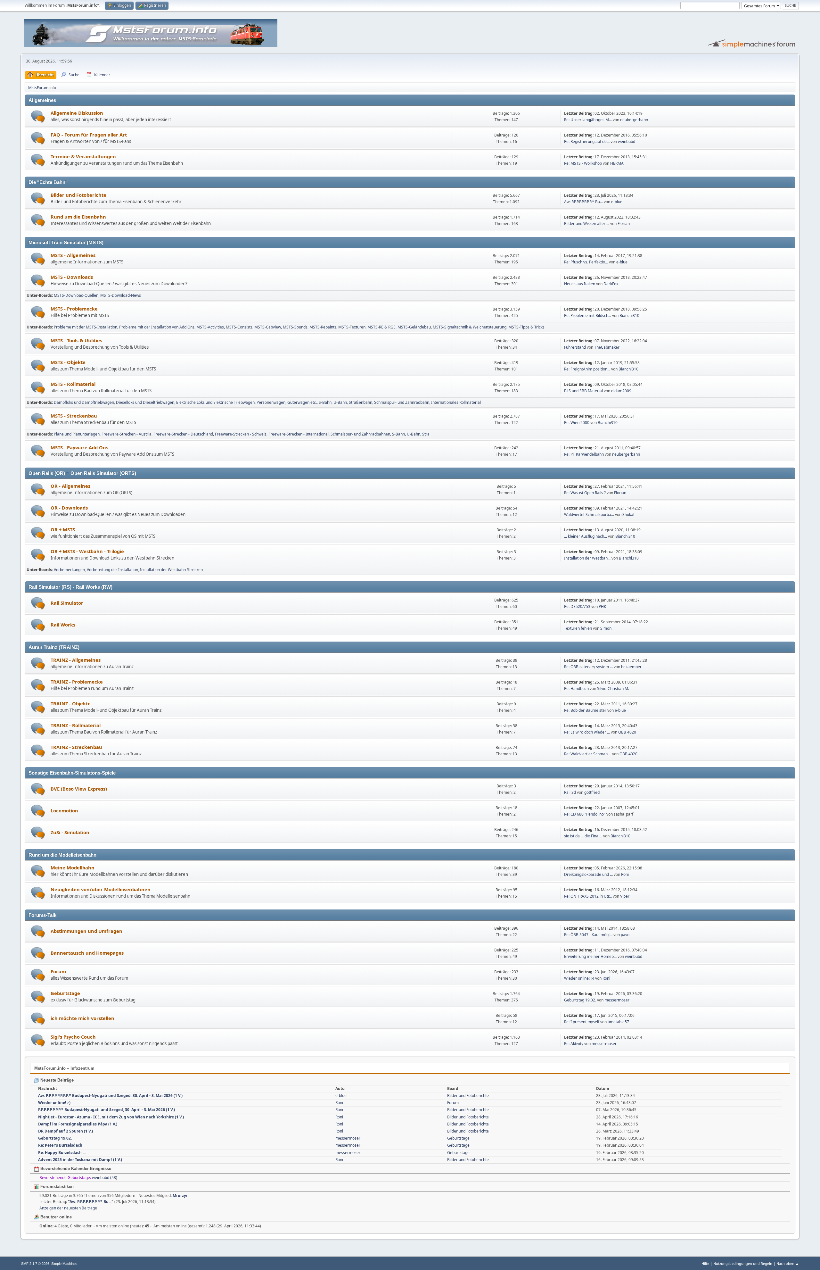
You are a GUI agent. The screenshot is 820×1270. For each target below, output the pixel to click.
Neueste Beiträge (56, 1080)
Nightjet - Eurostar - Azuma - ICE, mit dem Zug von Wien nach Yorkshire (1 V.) (111, 1117)
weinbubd (626, 141)
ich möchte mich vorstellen (82, 1018)
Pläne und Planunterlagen (77, 434)
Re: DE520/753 (577, 606)
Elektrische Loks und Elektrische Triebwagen (215, 402)
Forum (58, 971)
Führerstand (575, 347)
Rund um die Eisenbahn (78, 216)
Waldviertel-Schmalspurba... (589, 514)
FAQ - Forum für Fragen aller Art (89, 134)
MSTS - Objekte (68, 362)
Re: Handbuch (576, 688)
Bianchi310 (629, 315)
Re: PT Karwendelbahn (584, 454)
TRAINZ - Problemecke (77, 681)
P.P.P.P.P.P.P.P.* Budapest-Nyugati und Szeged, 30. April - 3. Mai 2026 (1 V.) (106, 1109)
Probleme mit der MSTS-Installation (85, 327)
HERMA (617, 163)
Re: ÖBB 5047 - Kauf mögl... (588, 934)
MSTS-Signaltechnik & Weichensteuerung (469, 327)
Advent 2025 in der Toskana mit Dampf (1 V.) (80, 1159)
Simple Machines (64, 1264)
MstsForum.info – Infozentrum (64, 1068)
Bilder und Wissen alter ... (586, 223)
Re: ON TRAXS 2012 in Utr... (588, 896)
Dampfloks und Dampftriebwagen (84, 402)
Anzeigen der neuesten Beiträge (68, 1208)
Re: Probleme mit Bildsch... (587, 315)
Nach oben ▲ (787, 1263)
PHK (602, 606)
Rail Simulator (67, 603)
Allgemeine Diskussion (77, 113)
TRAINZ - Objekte (71, 703)
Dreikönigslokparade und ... (588, 874)
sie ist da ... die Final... (583, 836)
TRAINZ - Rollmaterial (76, 725)
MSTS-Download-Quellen (76, 295)
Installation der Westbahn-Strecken (171, 569)
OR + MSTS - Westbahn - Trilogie (87, 551)
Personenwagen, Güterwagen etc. (287, 402)
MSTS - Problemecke (74, 308)
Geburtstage (65, 993)
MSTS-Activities (210, 327)
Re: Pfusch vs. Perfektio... (586, 262)
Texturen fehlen (578, 628)
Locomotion (64, 810)
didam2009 (621, 391)
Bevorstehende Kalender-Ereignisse (75, 1168)
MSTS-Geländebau (414, 327)
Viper (624, 896)
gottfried (592, 792)
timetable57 (618, 1022)
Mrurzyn (181, 1195)
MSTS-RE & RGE (381, 327)
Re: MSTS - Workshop (583, 163)
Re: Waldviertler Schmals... (587, 754)
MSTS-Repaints (322, 327)
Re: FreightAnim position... (587, 369)
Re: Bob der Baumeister (585, 710)
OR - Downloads (69, 507)
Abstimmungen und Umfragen (86, 931)
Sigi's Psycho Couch (73, 1036)
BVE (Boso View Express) (79, 788)
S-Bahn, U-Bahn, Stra (411, 434)
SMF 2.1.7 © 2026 (35, 1264)
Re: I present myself (581, 1022)
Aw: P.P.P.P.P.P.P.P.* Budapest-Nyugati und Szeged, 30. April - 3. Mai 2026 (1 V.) (110, 1095)
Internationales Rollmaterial (456, 402)
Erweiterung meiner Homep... (590, 956)
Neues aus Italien (579, 283)
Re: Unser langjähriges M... (588, 119)
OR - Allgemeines (70, 486)
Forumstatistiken (56, 1186)
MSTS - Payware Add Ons (79, 447)
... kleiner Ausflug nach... (585, 536)
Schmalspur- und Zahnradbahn (401, 402)
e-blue (616, 201)
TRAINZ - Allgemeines (76, 660)
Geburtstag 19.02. (580, 1000)
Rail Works (63, 624)
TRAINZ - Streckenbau (76, 747)
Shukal (628, 514)
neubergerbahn (634, 119)
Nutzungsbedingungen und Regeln (742, 1263)
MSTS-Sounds (295, 327)
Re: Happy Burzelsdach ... (62, 1152)
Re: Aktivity (573, 1043)
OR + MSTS (63, 529)
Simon (605, 628)
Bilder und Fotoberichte (78, 195)
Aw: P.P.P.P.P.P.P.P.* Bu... (583, 201)
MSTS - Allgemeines (73, 255)
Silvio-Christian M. (613, 688)
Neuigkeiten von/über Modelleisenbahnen (101, 889)
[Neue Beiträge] (38, 116)
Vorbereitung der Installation (112, 569)
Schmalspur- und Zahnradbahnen (360, 434)
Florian (624, 223)
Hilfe (705, 1263)
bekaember (631, 666)
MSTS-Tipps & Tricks (526, 327)
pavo (625, 934)
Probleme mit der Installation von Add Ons (156, 327)
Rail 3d (570, 792)
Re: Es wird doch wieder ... (587, 732)
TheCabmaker (606, 347)
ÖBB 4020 (627, 732)
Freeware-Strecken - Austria (127, 434)
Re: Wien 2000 (576, 422)
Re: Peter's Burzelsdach (60, 1145)
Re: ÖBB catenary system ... (588, 666)
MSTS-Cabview (267, 327)
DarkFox (610, 283)
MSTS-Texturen (351, 327)
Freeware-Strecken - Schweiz (240, 434)
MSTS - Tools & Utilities (76, 340)
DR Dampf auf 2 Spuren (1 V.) (65, 1131)
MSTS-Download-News (120, 295)
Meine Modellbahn (72, 867)
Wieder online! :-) (579, 978)
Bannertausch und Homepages (87, 953)
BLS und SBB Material (583, 391)
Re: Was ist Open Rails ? (585, 492)
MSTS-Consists (239, 327)
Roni (625, 874)
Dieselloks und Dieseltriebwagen (145, 402)
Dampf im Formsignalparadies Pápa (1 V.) (77, 1124)
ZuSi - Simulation (70, 832)
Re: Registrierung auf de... (587, 141)
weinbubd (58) (104, 1177)
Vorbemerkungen (69, 569)
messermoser (616, 1000)
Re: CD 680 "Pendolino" (584, 814)
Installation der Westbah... (587, 558)
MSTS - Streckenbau (74, 415)
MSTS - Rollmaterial (73, 384)
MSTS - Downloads (72, 277)
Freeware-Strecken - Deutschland (183, 434)
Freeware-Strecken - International (298, 434)
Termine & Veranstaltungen (83, 156)
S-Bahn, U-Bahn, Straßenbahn (345, 402)
